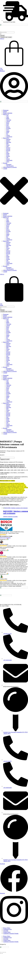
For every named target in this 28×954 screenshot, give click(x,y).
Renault (8, 150)
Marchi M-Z (6, 138)
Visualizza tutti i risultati (6, 37)
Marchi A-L (6, 114)
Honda (8, 127)
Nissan (8, 145)
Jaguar (7, 131)
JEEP (7, 132)
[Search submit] (0, 34)
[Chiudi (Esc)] (5, 952)
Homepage (5, 110)
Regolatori (8, 164)
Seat (7, 152)
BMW (7, 118)
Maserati (8, 139)
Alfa (7, 115)
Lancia (8, 135)
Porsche (8, 149)
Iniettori (5, 111)
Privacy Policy (6, 928)
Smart (7, 154)
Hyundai (8, 128)
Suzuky (8, 156)
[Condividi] (3, 952)
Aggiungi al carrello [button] (13, 516)
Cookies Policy (7, 932)
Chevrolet (8, 120)
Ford (7, 125)
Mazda (8, 140)
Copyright (5, 930)
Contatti (5, 168)
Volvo (7, 161)
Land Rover (9, 136)
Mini (7, 143)
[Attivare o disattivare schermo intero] (2, 952)
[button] (14, 191)
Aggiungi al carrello (5, 459)
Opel (7, 146)
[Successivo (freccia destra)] (2, 953)
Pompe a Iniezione (7, 113)
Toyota (8, 159)
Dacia (7, 122)
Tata (7, 157)
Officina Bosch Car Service (10, 167)
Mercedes (8, 142)
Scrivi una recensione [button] (5, 537)
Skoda (7, 153)
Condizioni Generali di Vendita (10, 933)
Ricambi (5, 163)
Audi (7, 117)
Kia (7, 133)
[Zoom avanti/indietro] (0, 952)
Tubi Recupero (10, 165)
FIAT (7, 124)
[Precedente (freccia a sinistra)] (0, 953)
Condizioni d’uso (7, 929)
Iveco (7, 129)
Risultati (2, 35)
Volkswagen (9, 160)
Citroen (8, 121)
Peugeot (8, 147)
